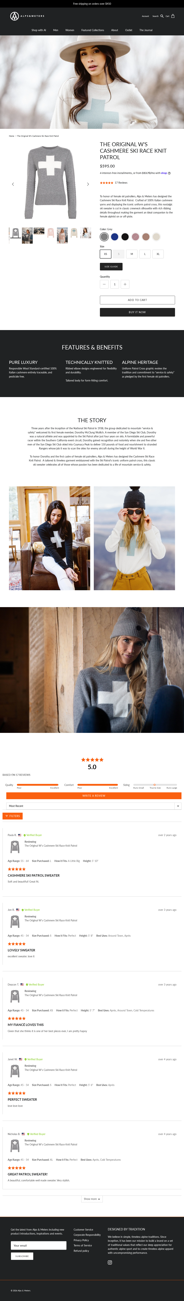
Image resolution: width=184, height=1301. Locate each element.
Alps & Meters (24, 1290)
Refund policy (81, 1250)
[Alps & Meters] (27, 16)
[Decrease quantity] (104, 284)
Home (11, 136)
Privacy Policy (81, 1240)
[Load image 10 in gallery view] (50, 182)
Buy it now (137, 312)
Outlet (128, 30)
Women (69, 30)
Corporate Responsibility (87, 1234)
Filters (14, 816)
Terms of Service (83, 1245)
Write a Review (93, 795)
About (114, 30)
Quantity (105, 276)
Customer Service (83, 1229)
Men (55, 30)
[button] (159, 16)
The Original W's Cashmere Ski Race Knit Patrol (38, 136)
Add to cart (137, 299)
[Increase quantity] (125, 284)
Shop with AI (39, 30)
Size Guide (111, 266)
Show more (90, 1198)
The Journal (145, 30)
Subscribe (22, 1256)
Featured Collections (92, 30)
